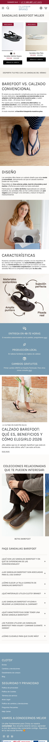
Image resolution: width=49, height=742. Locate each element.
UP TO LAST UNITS (31, 2)
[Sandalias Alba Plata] (36, 36)
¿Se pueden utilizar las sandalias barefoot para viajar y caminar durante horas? (22, 625)
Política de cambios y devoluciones (15, 703)
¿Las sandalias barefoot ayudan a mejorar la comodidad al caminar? (19, 602)
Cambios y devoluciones (11, 669)
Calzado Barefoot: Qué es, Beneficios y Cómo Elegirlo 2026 (22, 434)
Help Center (6, 711)
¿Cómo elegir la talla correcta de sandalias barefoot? (19, 584)
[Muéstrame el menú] (3, 8)
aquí (45, 337)
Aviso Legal (6, 699)
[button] (11, 53)
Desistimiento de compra (11, 673)
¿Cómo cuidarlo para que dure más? (20, 636)
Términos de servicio (9, 696)
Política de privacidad (10, 688)
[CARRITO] (45, 8)
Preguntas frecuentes (10, 707)
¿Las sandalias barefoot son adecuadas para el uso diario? (22, 573)
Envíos (4, 665)
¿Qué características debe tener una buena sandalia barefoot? (21, 613)
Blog (3, 676)
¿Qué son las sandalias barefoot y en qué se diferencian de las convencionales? (21, 561)
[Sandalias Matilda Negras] (13, 36)
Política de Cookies (9, 692)
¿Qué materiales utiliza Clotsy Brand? (21, 593)
